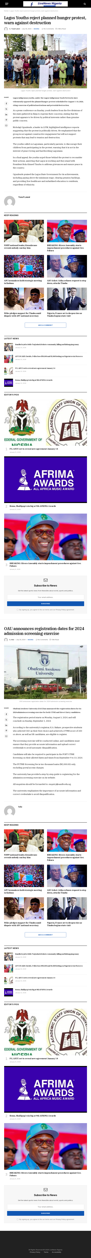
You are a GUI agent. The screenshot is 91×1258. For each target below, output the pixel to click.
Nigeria (36, 29)
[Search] (84, 4)
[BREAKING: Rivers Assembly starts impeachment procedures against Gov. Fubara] (67, 231)
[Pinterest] (6, 120)
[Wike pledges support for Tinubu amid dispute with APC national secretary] (24, 299)
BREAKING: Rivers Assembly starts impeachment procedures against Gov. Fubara (65, 248)
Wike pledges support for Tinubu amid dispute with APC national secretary (22, 314)
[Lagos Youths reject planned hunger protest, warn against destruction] (45, 61)
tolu (12, 640)
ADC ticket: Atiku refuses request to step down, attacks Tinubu (66, 281)
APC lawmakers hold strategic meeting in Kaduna (23, 281)
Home (6, 11)
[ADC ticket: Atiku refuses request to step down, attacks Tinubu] (67, 266)
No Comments (49, 29)
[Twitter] (6, 109)
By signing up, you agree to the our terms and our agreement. (46, 610)
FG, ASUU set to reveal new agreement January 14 (35, 368)
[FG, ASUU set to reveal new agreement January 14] (8, 371)
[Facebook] (6, 103)
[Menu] (6, 4)
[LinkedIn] (6, 114)
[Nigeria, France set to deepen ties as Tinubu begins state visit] (67, 299)
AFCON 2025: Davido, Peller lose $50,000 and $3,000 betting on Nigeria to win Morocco (49, 356)
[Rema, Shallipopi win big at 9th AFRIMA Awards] (8, 383)
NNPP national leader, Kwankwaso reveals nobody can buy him (20, 246)
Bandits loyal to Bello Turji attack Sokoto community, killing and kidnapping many (47, 344)
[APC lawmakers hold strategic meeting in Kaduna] (24, 266)
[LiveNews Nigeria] (45, 4)
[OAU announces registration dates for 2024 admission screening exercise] (45, 672)
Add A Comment (45, 325)
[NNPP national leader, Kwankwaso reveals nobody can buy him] (24, 231)
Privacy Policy (61, 610)
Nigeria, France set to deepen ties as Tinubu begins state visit (64, 314)
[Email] (6, 125)
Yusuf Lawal (15, 29)
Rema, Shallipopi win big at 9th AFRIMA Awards (33, 380)
